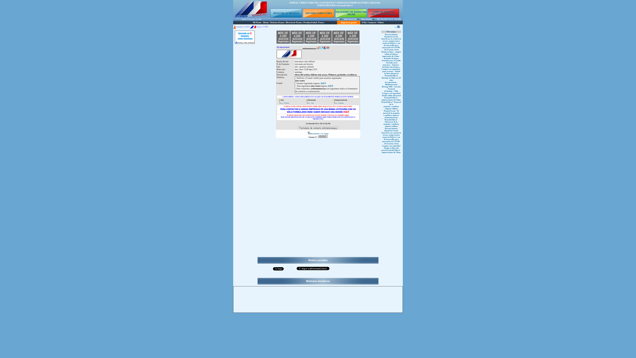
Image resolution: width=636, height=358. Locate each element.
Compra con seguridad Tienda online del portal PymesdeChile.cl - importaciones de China (391, 96)
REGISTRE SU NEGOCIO (286, 13)
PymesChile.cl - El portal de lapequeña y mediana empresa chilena (391, 105)
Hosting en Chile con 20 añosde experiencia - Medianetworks (391, 81)
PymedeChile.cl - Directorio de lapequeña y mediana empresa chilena (391, 123)
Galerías (341, 103)
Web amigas (391, 32)
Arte (312, 103)
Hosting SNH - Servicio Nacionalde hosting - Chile (391, 89)
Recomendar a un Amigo (319, 134)
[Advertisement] (245, 95)
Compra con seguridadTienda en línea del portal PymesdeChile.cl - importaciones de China (391, 149)
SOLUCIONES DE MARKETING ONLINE (351, 13)
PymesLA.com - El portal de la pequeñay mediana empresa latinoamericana (391, 114)
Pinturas (286, 103)
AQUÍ (323, 83)
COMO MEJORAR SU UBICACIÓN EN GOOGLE (384, 13)
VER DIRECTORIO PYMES (318, 13)
